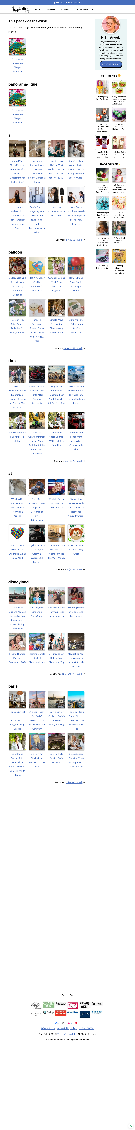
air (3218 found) (74, 239)
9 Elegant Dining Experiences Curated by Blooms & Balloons (17, 286)
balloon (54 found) (72, 348)
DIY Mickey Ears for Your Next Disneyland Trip (56, 611)
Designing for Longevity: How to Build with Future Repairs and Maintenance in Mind (37, 220)
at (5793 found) (74, 569)
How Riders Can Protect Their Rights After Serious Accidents (37, 394)
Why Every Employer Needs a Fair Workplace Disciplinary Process (76, 215)
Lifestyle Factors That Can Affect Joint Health (56, 503)
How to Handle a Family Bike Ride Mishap (17, 436)
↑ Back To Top (86, 1028)
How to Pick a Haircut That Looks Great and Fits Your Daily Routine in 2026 (56, 169)
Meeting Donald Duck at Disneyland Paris (36, 658)
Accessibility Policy (67, 1028)
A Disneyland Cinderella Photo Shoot (37, 611)
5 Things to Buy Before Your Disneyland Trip (57, 658)
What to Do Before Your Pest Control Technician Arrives (17, 507)
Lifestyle (50, 9)
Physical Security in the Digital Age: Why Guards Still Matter (36, 553)
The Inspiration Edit (66, 1034)
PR (93, 9)
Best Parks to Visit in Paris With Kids (56, 758)
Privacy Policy (48, 1028)
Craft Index (82, 9)
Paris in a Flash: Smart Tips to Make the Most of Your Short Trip (76, 720)
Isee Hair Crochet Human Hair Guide (56, 211)
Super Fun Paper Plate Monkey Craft (76, 549)
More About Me (111, 64)
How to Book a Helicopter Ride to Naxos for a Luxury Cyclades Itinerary (76, 394)
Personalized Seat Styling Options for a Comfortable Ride (76, 441)
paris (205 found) (73, 782)
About (38, 9)
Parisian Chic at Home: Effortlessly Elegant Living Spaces (17, 720)
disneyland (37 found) (71, 673)
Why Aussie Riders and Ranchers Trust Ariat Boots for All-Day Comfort (56, 394)
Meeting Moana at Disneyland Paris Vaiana (76, 611)
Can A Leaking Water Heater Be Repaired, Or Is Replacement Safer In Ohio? (76, 169)
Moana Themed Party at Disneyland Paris (17, 658)
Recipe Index (66, 9)
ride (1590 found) (73, 460)
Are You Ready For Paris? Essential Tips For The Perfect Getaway (37, 720)
